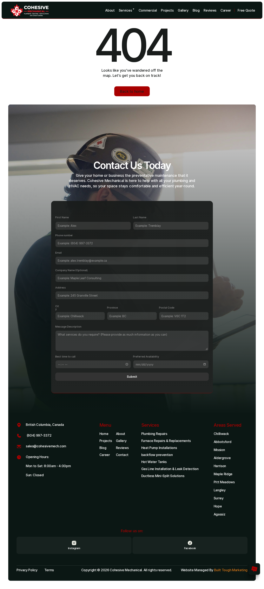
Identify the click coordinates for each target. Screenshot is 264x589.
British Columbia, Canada (45, 425)
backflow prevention (157, 455)
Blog (102, 448)
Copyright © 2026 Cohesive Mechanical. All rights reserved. (127, 570)
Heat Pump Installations (159, 448)
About (120, 434)
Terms (49, 570)
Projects (105, 441)
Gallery (121, 441)
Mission (219, 450)
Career (104, 455)
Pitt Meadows (224, 482)
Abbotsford (222, 442)
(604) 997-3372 (38, 435)
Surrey (219, 498)
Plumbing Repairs (154, 434)
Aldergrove (222, 458)
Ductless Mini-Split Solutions (162, 476)
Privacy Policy (27, 570)
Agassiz (219, 514)
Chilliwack (221, 434)
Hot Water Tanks (154, 462)
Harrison (220, 466)
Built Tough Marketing (231, 570)
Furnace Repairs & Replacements (166, 441)
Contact (122, 455)
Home (103, 434)
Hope (218, 506)
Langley (220, 490)
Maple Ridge (223, 474)
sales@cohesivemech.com (46, 446)
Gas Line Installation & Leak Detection (170, 469)
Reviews (122, 448)
